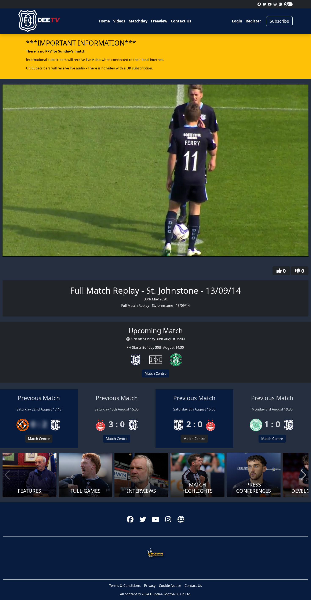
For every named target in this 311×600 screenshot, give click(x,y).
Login (237, 21)
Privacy (150, 585)
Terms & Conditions (125, 585)
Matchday (138, 21)
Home (104, 21)
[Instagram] (275, 4)
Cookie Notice (170, 585)
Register (253, 21)
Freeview (159, 21)
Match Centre (156, 373)
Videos (119, 21)
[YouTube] (270, 4)
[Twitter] (264, 4)
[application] (155, 170)
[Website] (280, 4)
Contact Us (181, 21)
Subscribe (279, 21)
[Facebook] (259, 4)
